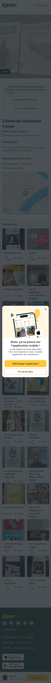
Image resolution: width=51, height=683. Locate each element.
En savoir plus (25, 371)
